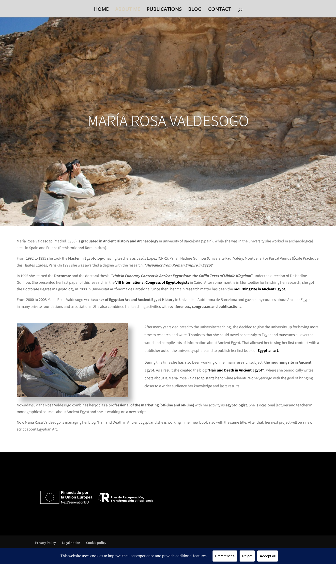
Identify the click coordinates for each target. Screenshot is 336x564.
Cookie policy (96, 542)
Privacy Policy (45, 542)
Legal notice (71, 542)
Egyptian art (268, 350)
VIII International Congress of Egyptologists (152, 282)
